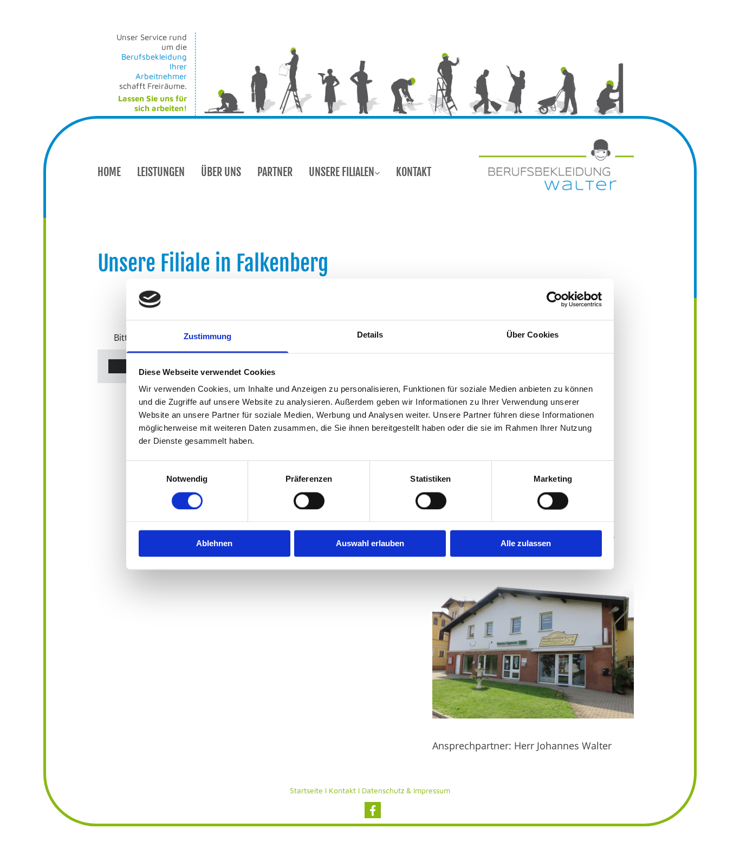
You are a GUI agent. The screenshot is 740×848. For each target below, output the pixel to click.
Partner (275, 171)
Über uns (221, 171)
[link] (352, 168)
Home (109, 171)
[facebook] (373, 810)
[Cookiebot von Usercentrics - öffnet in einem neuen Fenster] (554, 299)
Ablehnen (214, 543)
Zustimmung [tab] (208, 336)
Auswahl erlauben (370, 543)
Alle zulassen (526, 543)
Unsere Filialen (341, 171)
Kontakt (413, 171)
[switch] (309, 500)
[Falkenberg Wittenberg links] (377, 168)
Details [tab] (370, 335)
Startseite (306, 790)
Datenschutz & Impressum (406, 790)
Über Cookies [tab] (533, 335)
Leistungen (161, 171)
